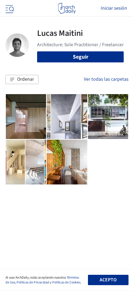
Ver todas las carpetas (106, 79)
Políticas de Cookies (66, 282)
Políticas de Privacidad (32, 282)
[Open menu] (9, 8)
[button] (21, 79)
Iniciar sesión (114, 8)
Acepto (108, 280)
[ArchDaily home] (67, 8)
